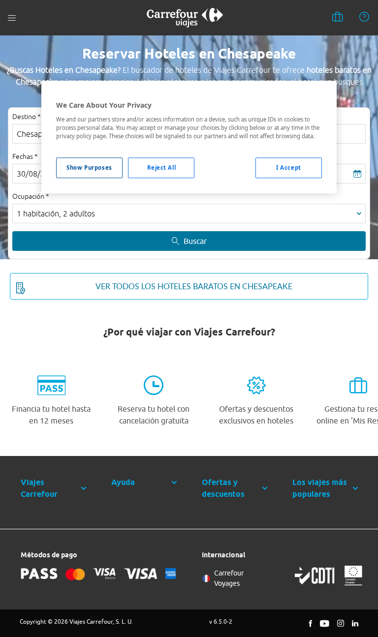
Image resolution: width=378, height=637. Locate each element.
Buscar (195, 241)
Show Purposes (89, 167)
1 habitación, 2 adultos (56, 213)
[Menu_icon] (12, 18)
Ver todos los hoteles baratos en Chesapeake (193, 286)
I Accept (288, 167)
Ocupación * (30, 196)
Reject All (161, 167)
